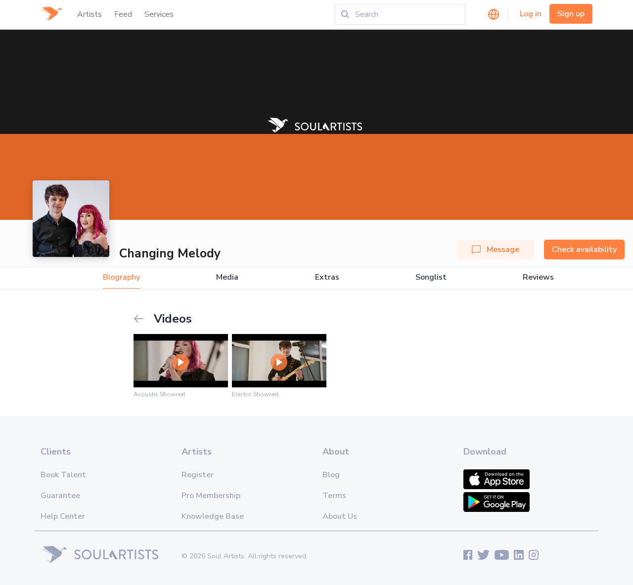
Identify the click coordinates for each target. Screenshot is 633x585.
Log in (531, 13)
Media (227, 277)
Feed (123, 14)
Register (197, 475)
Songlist (431, 277)
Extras (327, 277)
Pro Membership (210, 496)
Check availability (584, 249)
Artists (89, 14)
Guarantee (60, 496)
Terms (334, 496)
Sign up (571, 13)
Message (503, 249)
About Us (339, 516)
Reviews (538, 277)
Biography (121, 277)
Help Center (63, 516)
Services (159, 14)
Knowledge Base (212, 516)
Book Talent (63, 475)
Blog (331, 475)
